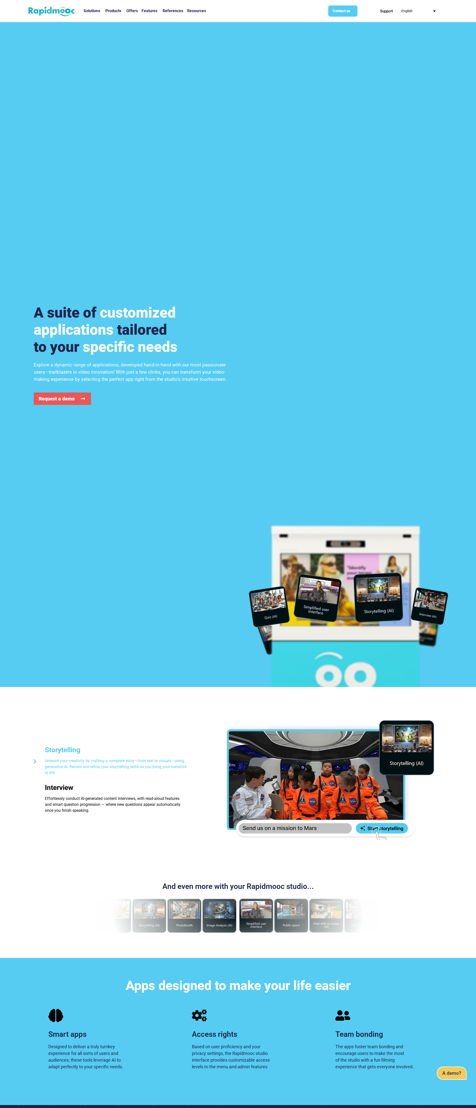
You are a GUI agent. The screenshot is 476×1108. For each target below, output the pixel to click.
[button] (452, 1073)
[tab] (109, 761)
